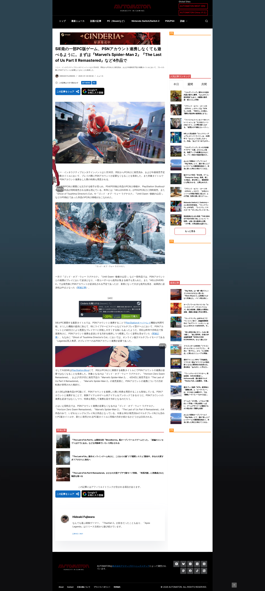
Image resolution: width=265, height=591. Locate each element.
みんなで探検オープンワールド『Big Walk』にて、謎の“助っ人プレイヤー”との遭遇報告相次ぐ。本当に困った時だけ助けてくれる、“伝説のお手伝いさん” (197, 166)
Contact (70, 587)
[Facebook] (190, 571)
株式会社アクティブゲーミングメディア (131, 566)
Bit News (86, 83)
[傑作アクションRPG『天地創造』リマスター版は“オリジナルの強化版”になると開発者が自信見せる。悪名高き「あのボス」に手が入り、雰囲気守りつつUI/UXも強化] (175, 363)
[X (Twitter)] (197, 564)
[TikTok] (197, 571)
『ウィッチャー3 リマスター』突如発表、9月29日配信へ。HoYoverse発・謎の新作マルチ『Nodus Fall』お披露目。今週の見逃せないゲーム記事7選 (196, 378)
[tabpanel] (190, 162)
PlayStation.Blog (80, 370)
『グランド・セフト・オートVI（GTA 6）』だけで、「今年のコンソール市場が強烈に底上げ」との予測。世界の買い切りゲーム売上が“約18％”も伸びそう (196, 194)
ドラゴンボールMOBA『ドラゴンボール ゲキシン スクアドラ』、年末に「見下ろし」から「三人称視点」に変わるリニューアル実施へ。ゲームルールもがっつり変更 (196, 351)
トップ (62, 21)
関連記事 (81, 287)
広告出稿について (83, 587)
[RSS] (204, 571)
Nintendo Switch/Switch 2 (145, 21)
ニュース (100, 76)
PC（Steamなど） (116, 21)
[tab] (176, 84)
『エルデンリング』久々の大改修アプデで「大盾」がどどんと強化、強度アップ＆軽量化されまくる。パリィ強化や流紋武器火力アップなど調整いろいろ (196, 152)
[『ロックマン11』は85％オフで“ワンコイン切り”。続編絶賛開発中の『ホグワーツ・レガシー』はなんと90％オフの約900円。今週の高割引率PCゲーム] (175, 322)
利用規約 (117, 587)
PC (94, 83)
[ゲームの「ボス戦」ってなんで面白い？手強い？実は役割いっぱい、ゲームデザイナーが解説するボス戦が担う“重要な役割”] (175, 404)
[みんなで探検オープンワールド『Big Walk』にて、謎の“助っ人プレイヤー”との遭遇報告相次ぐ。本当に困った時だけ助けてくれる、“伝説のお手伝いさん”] (175, 418)
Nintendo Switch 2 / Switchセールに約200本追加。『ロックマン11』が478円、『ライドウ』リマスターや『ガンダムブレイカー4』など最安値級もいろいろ (197, 207)
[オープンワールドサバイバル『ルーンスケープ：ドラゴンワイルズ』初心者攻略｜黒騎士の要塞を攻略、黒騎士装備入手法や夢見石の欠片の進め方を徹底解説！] (175, 308)
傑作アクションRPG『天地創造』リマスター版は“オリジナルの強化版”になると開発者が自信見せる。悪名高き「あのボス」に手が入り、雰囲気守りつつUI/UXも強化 (196, 365)
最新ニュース (78, 21)
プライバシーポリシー (102, 587)
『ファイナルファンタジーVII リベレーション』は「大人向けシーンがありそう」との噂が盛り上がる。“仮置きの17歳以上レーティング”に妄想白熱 (196, 125)
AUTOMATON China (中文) (193, 12)
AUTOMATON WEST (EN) (192, 6)
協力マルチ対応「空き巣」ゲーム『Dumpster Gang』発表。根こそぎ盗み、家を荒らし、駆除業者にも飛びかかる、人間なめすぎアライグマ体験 (196, 180)
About (61, 587)
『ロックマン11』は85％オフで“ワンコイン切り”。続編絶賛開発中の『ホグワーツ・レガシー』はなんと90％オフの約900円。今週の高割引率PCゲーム (196, 323)
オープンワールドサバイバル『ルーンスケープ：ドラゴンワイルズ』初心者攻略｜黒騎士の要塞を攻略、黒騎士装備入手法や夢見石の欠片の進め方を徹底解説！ (196, 309)
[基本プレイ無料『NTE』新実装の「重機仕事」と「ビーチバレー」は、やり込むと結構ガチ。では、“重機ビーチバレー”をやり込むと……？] (175, 390)
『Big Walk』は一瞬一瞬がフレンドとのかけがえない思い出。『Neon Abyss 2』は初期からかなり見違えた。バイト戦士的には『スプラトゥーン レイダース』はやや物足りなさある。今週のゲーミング (196, 298)
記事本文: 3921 (77, 534)
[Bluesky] (183, 564)
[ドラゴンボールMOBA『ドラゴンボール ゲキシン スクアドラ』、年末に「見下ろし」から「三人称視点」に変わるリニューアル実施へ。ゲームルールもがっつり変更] (175, 349)
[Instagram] (190, 564)
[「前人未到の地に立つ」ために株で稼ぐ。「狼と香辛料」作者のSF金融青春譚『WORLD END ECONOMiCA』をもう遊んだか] (175, 335)
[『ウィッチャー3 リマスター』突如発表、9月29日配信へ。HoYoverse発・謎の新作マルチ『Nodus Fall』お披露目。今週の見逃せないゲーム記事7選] (175, 377)
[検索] (206, 21)
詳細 (182, 21)
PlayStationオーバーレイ (138, 322)
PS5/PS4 (169, 21)
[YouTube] (176, 564)
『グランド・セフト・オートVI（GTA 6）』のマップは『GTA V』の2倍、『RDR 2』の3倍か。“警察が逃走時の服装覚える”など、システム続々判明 (196, 111)
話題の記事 (95, 21)
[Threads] (204, 564)
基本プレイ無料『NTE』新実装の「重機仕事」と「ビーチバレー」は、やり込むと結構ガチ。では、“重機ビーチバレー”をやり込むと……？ (196, 392)
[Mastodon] (183, 571)
